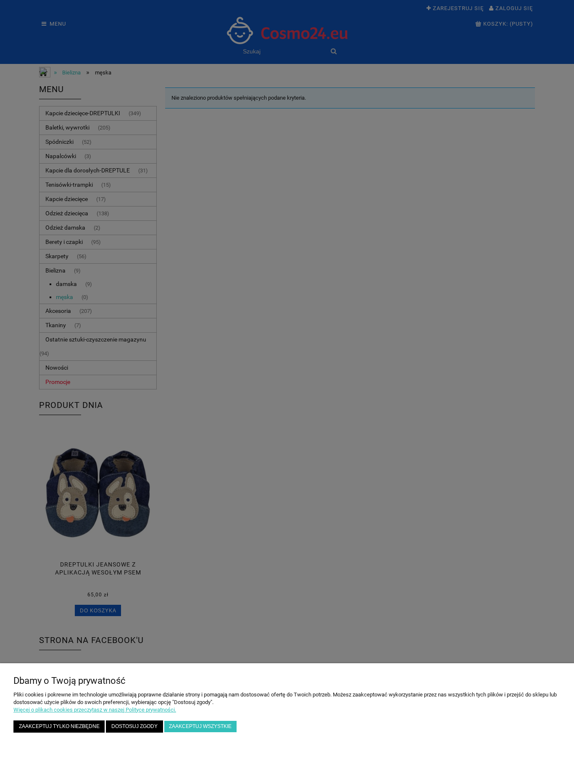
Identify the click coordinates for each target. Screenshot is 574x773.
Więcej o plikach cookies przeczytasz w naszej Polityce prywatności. (94, 710)
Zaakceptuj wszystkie (200, 726)
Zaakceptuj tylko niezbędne (59, 726)
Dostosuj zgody (134, 726)
